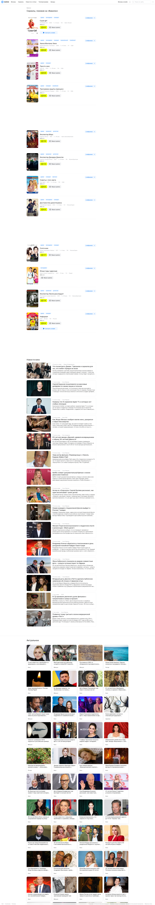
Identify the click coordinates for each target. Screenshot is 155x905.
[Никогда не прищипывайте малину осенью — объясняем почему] (39, 760)
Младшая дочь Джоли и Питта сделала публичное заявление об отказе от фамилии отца (72, 580)
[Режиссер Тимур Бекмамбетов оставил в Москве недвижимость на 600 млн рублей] (39, 837)
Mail (3, 903)
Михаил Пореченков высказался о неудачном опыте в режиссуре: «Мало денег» (73, 527)
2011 (48, 182)
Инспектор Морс (46, 134)
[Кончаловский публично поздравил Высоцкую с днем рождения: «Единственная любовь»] (64, 863)
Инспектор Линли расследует (52, 294)
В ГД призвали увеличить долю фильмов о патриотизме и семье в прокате (69, 598)
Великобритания (69, 136)
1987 (51, 136)
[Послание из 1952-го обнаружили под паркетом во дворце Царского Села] (90, 657)
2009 (57, 45)
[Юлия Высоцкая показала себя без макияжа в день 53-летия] (90, 863)
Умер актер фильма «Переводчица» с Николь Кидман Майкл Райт (70, 456)
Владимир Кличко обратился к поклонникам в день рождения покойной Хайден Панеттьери (72, 545)
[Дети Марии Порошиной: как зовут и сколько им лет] (90, 683)
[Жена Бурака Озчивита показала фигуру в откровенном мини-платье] (116, 760)
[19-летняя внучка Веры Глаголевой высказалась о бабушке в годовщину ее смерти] (64, 837)
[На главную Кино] (6, 2)
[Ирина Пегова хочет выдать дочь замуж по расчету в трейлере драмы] (90, 889)
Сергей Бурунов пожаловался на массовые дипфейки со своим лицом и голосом (69, 385)
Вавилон (29, 7)
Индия (70, 273)
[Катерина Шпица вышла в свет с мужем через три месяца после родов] (116, 889)
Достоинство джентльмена (51, 203)
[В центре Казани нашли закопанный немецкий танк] (64, 889)
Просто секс (45, 66)
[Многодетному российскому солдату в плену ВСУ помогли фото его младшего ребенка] (64, 657)
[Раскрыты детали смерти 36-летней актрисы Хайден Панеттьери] (116, 837)
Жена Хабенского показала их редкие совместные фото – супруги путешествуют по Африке (72, 562)
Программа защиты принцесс (52, 89)
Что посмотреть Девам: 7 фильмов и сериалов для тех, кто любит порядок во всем (72, 367)
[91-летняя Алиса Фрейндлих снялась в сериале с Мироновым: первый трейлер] (116, 683)
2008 (50, 22)
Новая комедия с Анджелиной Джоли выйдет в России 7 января (71, 509)
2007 (55, 159)
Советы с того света (48, 180)
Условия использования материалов (134, 903)
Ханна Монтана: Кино (48, 43)
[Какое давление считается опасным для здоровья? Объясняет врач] (116, 708)
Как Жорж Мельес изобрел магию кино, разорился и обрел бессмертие (72, 421)
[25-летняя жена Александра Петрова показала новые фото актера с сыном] (116, 863)
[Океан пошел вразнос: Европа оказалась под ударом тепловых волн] (116, 657)
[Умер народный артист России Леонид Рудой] (39, 683)
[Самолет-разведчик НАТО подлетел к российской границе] (39, 734)
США (66, 22)
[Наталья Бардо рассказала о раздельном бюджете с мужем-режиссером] (90, 837)
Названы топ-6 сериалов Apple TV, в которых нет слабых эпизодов (71, 403)
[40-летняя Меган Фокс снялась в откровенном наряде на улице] (39, 811)
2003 (47, 68)
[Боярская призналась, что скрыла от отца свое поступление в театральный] (90, 811)
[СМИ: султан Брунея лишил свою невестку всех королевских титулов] (39, 708)
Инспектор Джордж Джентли (51, 157)
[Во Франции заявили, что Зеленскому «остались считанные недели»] (64, 683)
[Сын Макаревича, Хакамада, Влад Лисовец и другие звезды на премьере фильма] (39, 863)
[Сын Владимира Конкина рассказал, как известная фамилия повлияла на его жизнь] (90, 786)
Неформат (44, 317)
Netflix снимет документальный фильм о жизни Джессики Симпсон (71, 474)
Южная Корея (70, 205)
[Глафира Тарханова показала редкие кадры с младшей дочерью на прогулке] (90, 734)
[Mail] (2, 2)
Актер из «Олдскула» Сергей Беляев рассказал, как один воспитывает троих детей (73, 491)
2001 (58, 296)
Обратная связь (148, 903)
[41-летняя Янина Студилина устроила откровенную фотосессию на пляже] (116, 786)
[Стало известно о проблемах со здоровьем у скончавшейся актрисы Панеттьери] (39, 657)
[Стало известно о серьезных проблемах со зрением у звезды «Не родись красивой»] (64, 811)
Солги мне (44, 248)
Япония (69, 22)
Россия (55, 318)
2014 (41, 318)
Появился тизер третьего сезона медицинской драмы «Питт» (71, 615)
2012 (54, 205)
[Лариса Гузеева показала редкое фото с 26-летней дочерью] (64, 734)
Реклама (14, 903)
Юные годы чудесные (48, 271)
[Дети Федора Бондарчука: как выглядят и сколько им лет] (64, 786)
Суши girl (43, 21)
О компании (7, 903)
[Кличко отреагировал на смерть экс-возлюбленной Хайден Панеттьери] (39, 889)
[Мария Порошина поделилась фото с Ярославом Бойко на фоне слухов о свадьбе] (90, 708)
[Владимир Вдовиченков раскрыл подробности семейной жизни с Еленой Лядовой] (64, 708)
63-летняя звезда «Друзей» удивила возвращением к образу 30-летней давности (73, 438)
